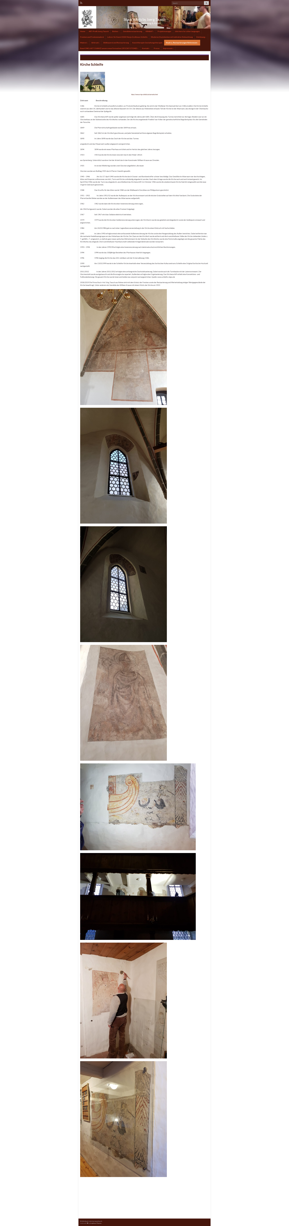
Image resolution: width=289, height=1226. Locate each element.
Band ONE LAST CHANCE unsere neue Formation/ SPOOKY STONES (109, 48)
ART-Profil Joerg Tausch (99, 31)
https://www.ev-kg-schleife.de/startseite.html (144, 94)
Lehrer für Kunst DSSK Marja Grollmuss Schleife (127, 37)
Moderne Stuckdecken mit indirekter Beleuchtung (172, 37)
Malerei (83, 43)
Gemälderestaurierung (132, 31)
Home (82, 31)
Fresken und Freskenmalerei (92, 37)
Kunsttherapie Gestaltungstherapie (147, 43)
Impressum (167, 48)
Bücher (115, 31)
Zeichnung (200, 37)
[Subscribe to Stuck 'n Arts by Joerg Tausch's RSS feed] (81, 2)
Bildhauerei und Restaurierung (116, 43)
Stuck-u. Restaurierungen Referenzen (181, 43)
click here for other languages (187, 31)
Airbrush (95, 43)
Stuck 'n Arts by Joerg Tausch (144, 19)
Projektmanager (164, 31)
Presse (157, 48)
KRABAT (149, 31)
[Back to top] (284, 1221)
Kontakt (145, 48)
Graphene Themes (95, 1223)
